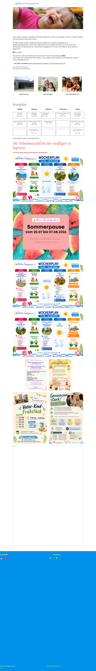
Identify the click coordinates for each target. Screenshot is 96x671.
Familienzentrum (24, 94)
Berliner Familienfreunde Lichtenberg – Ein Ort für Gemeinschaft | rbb (46, 63)
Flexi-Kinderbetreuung (72, 94)
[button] (15, 18)
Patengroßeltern (48, 94)
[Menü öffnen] (76, 3)
